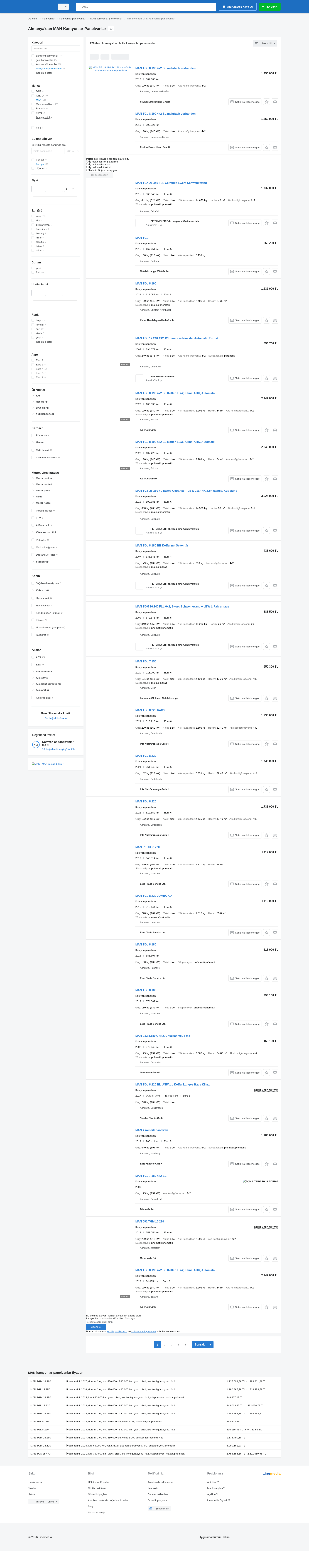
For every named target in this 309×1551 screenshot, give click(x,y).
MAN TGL (141, 237)
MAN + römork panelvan (151, 1130)
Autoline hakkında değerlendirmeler (108, 1500)
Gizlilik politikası (97, 1488)
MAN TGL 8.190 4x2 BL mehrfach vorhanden (165, 68)
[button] (266, 101)
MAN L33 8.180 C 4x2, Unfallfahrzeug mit (162, 1035)
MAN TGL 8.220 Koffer (150, 710)
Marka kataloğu (97, 1512)
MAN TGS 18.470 (40, 1453)
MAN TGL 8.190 (145, 283)
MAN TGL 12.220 (40, 1405)
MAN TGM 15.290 (40, 1437)
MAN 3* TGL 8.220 (147, 847)
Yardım (32, 1488)
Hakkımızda (35, 1482)
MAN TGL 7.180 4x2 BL (150, 1175)
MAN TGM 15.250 (40, 1413)
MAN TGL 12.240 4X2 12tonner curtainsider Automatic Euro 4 (176, 338)
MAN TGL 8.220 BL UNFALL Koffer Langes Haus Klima (172, 1084)
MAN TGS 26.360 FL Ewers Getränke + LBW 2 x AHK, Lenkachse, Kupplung (186, 490)
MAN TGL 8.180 (145, 944)
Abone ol (96, 1326)
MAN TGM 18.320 (40, 1445)
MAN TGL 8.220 (145, 755)
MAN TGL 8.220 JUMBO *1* (153, 895)
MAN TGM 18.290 (40, 1381)
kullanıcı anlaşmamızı (143, 1331)
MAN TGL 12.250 (40, 1389)
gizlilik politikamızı (117, 1331)
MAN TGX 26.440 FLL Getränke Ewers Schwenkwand (171, 182)
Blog (90, 1506)
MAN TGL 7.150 (145, 661)
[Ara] (79, 6)
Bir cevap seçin (99, 174)
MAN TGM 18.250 (40, 1397)
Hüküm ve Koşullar (98, 1482)
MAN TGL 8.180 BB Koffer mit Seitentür (161, 545)
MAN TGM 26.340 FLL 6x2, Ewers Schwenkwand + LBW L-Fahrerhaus (182, 606)
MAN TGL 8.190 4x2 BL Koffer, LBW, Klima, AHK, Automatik (175, 393)
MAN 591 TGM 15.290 (149, 1221)
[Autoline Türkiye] (40, 6)
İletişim (32, 1494)
